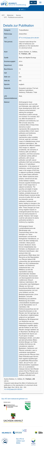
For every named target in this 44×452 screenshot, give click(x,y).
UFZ (22, 9)
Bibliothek (10, 15)
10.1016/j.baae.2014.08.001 (30, 38)
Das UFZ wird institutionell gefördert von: (15, 399)
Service (18, 15)
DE (31, 2)
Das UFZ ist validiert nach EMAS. (20, 441)
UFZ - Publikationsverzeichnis (13, 17)
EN (35, 2)
